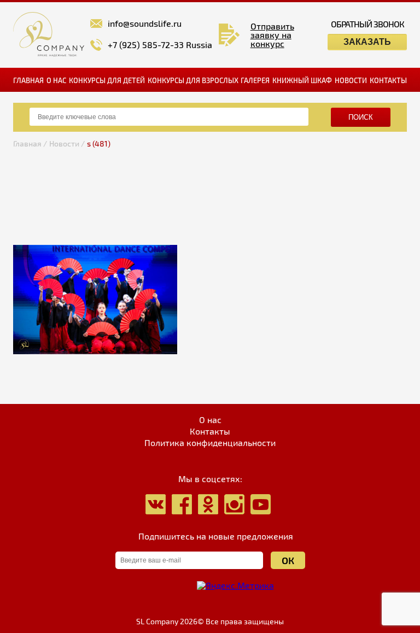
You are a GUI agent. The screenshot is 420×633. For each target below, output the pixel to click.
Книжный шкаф (302, 80)
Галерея (255, 80)
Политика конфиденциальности (210, 442)
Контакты (388, 80)
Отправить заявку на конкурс (272, 35)
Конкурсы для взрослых (193, 80)
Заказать (367, 41)
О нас (56, 80)
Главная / (30, 143)
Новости (351, 80)
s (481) (98, 143)
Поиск (360, 117)
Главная (28, 80)
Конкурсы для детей (107, 80)
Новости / (67, 143)
